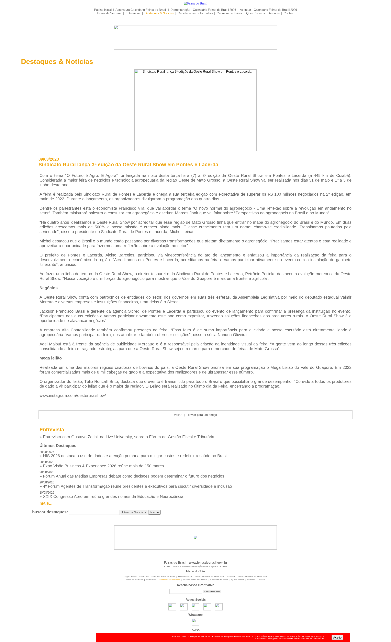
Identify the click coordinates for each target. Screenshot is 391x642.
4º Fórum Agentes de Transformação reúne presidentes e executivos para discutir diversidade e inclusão (136, 485)
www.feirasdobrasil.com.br (208, 562)
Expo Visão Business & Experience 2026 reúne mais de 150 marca (102, 464)
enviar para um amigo (202, 414)
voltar (177, 414)
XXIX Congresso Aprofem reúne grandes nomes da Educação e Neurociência (111, 495)
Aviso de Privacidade (314, 639)
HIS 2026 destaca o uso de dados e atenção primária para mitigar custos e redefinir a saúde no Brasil (133, 454)
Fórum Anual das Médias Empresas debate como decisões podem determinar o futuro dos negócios (132, 474)
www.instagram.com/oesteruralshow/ (73, 395)
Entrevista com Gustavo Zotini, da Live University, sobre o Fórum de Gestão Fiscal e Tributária (127, 437)
